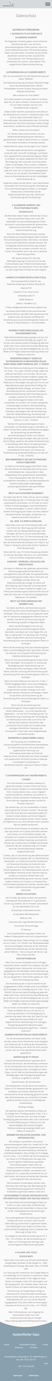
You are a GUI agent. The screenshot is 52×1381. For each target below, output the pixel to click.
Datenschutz (34, 1375)
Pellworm (19, 1347)
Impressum (17, 1375)
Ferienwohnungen (27, 1344)
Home (6, 1344)
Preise (45, 1344)
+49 (21, 1359)
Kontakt (33, 1347)
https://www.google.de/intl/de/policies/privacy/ (26, 1321)
